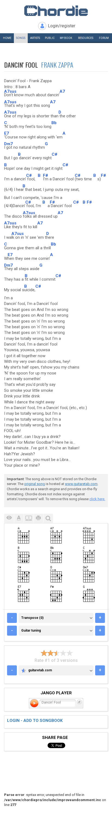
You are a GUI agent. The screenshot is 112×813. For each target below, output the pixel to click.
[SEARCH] (48, 518)
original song (34, 484)
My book (66, 37)
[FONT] (19, 518)
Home (7, 37)
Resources (85, 37)
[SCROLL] (28, 518)
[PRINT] (38, 518)
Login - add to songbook (35, 720)
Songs (20, 37)
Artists (35, 37)
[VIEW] (9, 518)
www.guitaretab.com (81, 484)
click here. (97, 499)
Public (50, 37)
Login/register (61, 25)
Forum (104, 37)
